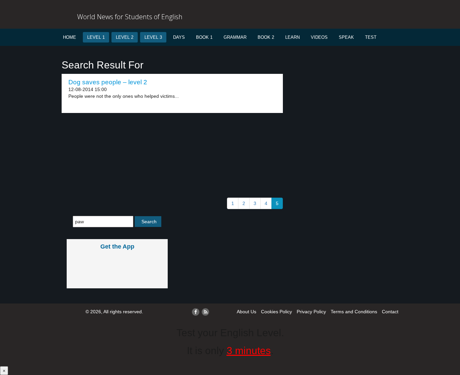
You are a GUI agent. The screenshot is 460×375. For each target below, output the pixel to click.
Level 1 (96, 37)
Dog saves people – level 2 (107, 82)
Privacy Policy (311, 311)
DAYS (179, 37)
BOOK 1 (204, 37)
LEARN (292, 37)
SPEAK (346, 37)
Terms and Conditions (354, 311)
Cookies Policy (276, 311)
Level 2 (124, 37)
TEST (370, 37)
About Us (246, 311)
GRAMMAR (235, 37)
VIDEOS (319, 37)
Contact (390, 311)
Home (69, 37)
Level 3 (153, 37)
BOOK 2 (266, 37)
